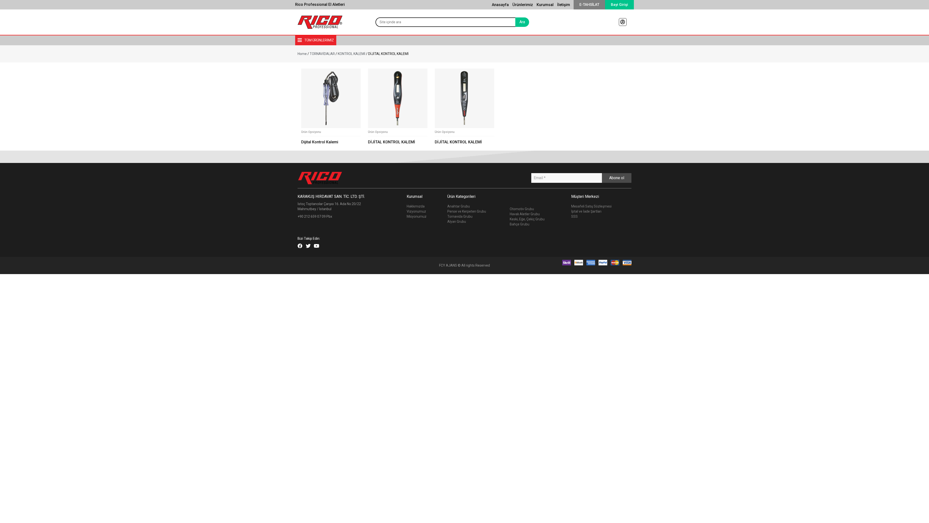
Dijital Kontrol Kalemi (319, 142)
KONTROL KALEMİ (351, 54)
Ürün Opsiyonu (311, 132)
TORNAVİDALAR (322, 54)
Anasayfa (500, 4)
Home (302, 54)
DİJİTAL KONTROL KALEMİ (391, 142)
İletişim (563, 4)
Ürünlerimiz (522, 4)
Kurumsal (545, 4)
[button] (589, 4)
